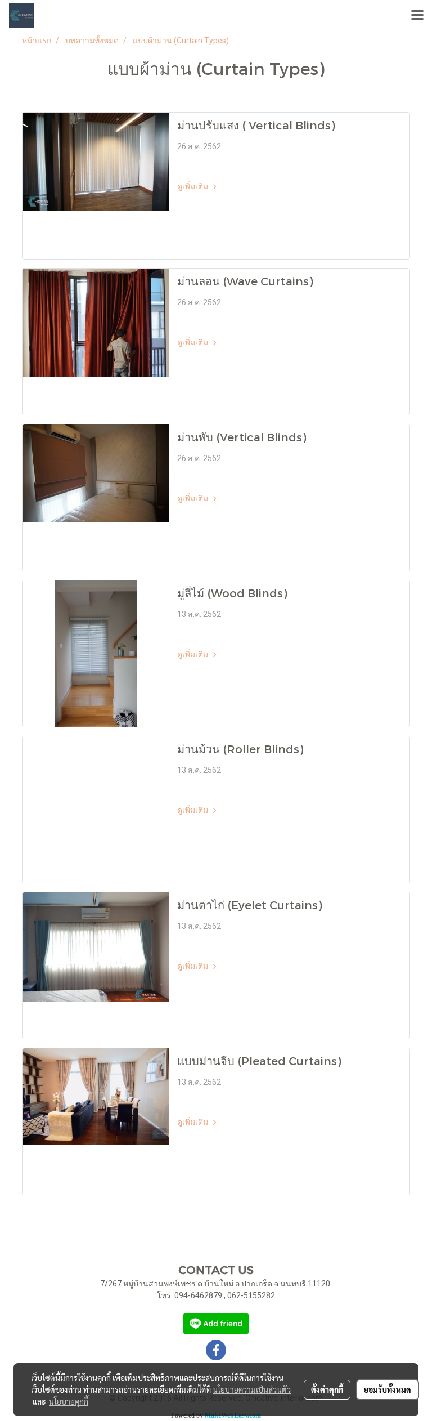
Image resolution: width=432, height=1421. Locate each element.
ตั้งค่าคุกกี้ (327, 1389)
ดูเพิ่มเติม (193, 186)
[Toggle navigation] (417, 15)
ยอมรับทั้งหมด (387, 1389)
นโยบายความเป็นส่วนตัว (252, 1389)
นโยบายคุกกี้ (68, 1401)
